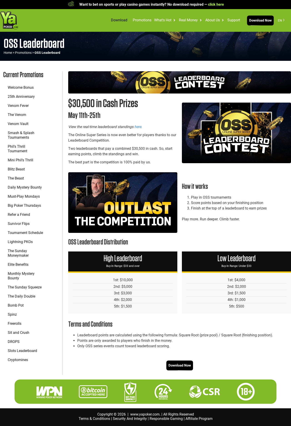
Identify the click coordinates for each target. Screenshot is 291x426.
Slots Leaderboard (22, 351)
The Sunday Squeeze (25, 287)
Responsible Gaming (166, 418)
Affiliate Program (199, 418)
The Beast (16, 178)
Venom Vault (18, 124)
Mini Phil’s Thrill (20, 160)
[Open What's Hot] (174, 20)
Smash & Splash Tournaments (21, 135)
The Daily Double (21, 296)
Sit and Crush (18, 332)
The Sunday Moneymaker (18, 253)
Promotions (23, 52)
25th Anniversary (21, 96)
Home (8, 52)
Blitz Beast (16, 169)
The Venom (17, 115)
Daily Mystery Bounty (25, 187)
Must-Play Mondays (24, 196)
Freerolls (14, 323)
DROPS (14, 342)
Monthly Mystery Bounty (21, 275)
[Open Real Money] (201, 20)
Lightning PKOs (20, 242)
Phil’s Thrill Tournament (17, 148)
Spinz (12, 314)
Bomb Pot (16, 305)
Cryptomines (18, 360)
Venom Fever (18, 105)
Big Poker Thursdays (24, 205)
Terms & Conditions (94, 418)
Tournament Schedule (25, 233)
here (137, 127)
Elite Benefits (18, 264)
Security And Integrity (130, 418)
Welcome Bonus (21, 87)
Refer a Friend (19, 214)
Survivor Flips (19, 224)
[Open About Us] (223, 20)
